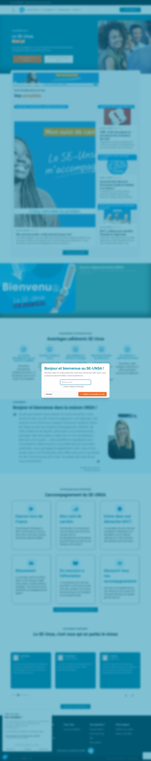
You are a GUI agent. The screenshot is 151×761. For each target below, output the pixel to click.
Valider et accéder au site (94, 394)
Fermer (49, 394)
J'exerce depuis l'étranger (73, 387)
